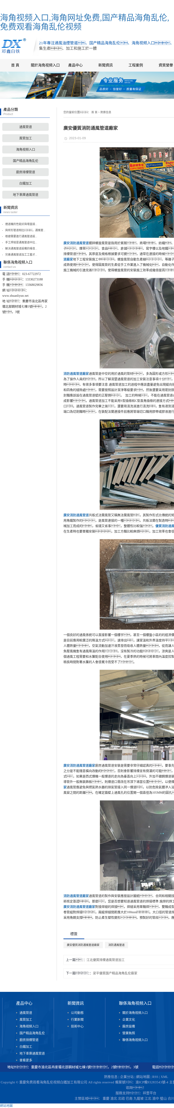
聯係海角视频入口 (135, 1040)
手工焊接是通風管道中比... (21, 242)
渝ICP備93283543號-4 (151, 1082)
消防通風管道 (116, 945)
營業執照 (128, 1033)
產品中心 (75, 65)
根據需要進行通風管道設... (21, 236)
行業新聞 (77, 1019)
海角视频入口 (25, 149)
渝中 (155, 1098)
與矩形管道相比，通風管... (25, 230)
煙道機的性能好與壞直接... (21, 224)
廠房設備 (128, 1026)
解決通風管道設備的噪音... (21, 248)
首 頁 (15, 65)
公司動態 (77, 1012)
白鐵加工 (25, 183)
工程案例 (135, 65)
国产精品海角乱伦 (25, 160)
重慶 (106, 1098)
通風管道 (25, 127)
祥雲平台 (149, 1093)
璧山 (163, 1098)
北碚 (121, 1098)
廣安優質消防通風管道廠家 (83, 945)
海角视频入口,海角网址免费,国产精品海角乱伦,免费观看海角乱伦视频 (84, 22)
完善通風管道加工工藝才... (21, 254)
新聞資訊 (105, 65)
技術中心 (77, 1026)
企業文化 (128, 1019)
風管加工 (25, 138)
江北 (148, 1098)
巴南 (129, 1098)
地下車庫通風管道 (25, 194)
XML (164, 1077)
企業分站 (127, 1077)
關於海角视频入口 (45, 65)
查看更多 (25, 1060)
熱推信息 (105, 112)
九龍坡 (138, 1098)
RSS (155, 1077)
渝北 (113, 1098)
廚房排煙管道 (25, 172)
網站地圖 (143, 1077)
